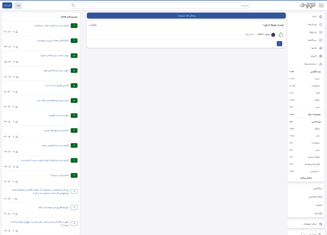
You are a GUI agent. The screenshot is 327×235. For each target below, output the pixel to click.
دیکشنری (317, 188)
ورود (18, 5)
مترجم (319, 205)
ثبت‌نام (7, 5)
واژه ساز (318, 213)
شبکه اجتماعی (315, 196)
